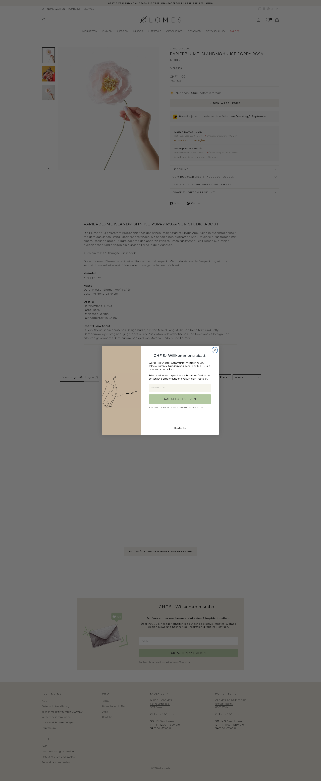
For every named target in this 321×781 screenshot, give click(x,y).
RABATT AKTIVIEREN (180, 399)
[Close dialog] (215, 350)
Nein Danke (180, 428)
